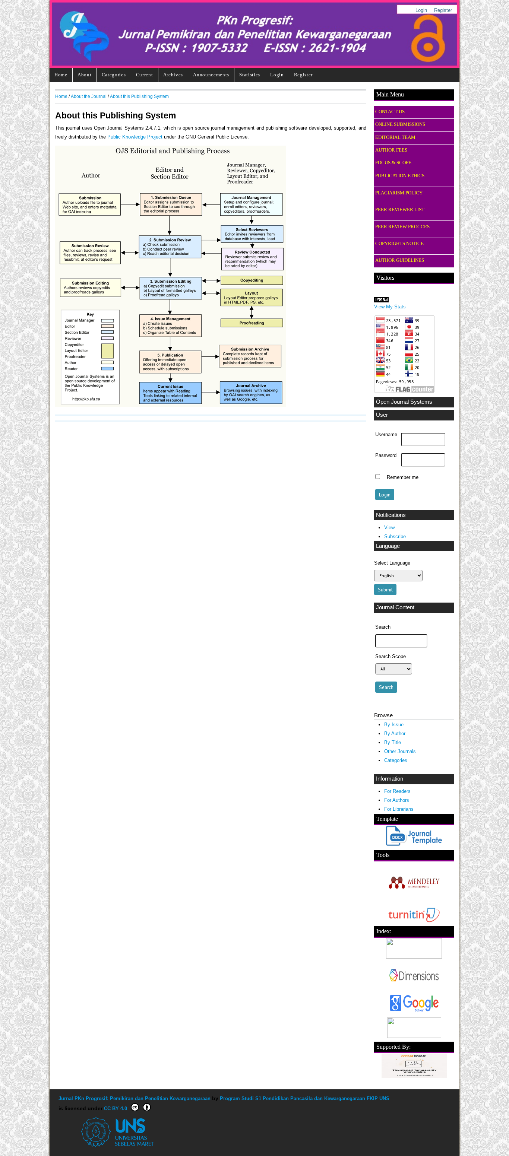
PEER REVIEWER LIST (399, 209)
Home (60, 74)
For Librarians (399, 809)
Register (443, 10)
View (389, 527)
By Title (392, 742)
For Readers (397, 791)
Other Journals (400, 751)
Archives (173, 74)
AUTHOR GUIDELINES (399, 260)
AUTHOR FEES (391, 150)
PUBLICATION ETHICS (399, 175)
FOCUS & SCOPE (393, 162)
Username (386, 434)
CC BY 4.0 (115, 1108)
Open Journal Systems (404, 402)
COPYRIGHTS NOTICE (399, 243)
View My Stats (390, 306)
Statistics (249, 74)
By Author (394, 733)
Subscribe (395, 536)
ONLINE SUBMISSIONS (400, 124)
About (84, 74)
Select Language (392, 563)
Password (385, 455)
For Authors (396, 800)
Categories (114, 74)
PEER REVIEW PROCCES (402, 226)
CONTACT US (390, 111)
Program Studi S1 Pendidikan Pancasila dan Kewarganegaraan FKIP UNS (304, 1098)
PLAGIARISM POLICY (399, 193)
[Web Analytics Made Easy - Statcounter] (381, 301)
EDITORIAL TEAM (395, 137)
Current (144, 74)
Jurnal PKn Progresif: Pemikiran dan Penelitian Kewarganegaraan (135, 1098)
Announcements (211, 74)
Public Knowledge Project (134, 137)
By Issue (394, 724)
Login (421, 10)
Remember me (402, 477)
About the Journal (89, 96)
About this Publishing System (139, 96)
